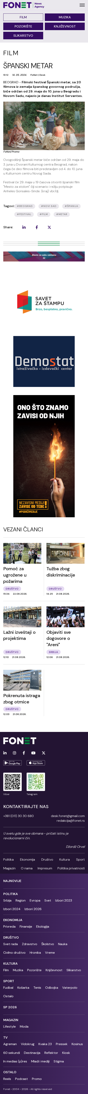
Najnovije (12, 881)
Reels (7, 1079)
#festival (24, 214)
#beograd (25, 206)
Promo (37, 1079)
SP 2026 (10, 1007)
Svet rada (10, 944)
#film (43, 214)
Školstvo (47, 944)
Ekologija (42, 926)
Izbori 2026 (33, 909)
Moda (24, 1026)
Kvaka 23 (45, 1044)
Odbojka (51, 987)
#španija (71, 206)
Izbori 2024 (11, 909)
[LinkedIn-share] (24, 227)
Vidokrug (27, 1044)
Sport (80, 859)
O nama (27, 868)
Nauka (62, 944)
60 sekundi (11, 1053)
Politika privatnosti (71, 868)
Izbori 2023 (63, 900)
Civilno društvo (14, 952)
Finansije (26, 926)
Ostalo (8, 996)
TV (5, 1037)
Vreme (50, 952)
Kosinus (77, 1044)
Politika (8, 859)
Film (23, 17)
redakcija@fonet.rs (71, 820)
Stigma (59, 1061)
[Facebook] (24, 753)
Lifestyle (9, 1026)
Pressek (62, 1044)
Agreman (10, 1044)
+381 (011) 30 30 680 (18, 816)
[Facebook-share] (36, 227)
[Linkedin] (5, 753)
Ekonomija (27, 859)
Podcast (21, 1079)
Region (21, 900)
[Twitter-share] (49, 227)
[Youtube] (33, 753)
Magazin (9, 868)
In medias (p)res (15, 1061)
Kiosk (66, 1053)
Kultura (64, 859)
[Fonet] (23, 5)
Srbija (7, 900)
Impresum (45, 868)
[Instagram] (14, 753)
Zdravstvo (29, 944)
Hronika (35, 952)
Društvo (47, 859)
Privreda (9, 926)
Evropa (35, 900)
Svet (47, 900)
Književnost (65, 26)
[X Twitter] (43, 753)
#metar (61, 214)
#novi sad (48, 206)
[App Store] (36, 763)
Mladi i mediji (40, 1061)
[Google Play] (12, 763)
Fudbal (8, 987)
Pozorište (23, 26)
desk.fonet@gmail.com (68, 816)
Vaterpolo (69, 987)
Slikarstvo (23, 35)
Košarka (23, 987)
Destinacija (32, 1053)
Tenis (37, 987)
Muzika (65, 17)
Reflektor (51, 1053)
